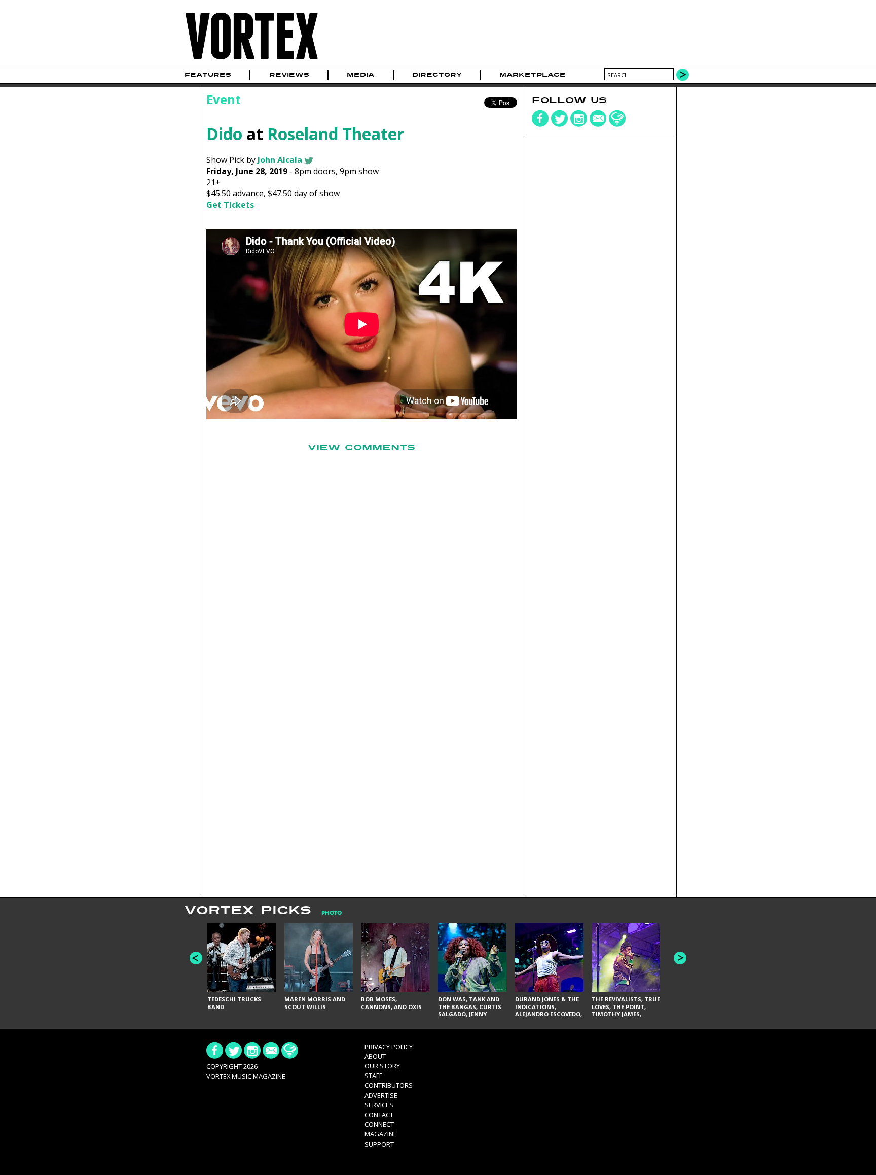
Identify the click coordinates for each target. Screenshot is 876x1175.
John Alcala (280, 159)
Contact (378, 1114)
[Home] (251, 59)
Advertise (380, 1095)
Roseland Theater (335, 134)
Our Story (382, 1065)
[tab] (326, 913)
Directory (437, 75)
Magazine (380, 1133)
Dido (224, 134)
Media (360, 75)
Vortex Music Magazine (245, 1076)
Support (379, 1144)
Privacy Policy (388, 1046)
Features (208, 75)
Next (680, 958)
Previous (196, 958)
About (375, 1056)
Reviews (289, 75)
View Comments (361, 447)
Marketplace (532, 75)
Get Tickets (230, 204)
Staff (373, 1075)
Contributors (388, 1085)
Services (378, 1105)
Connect (379, 1124)
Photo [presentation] (331, 913)
